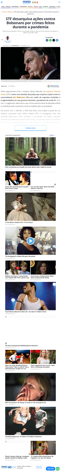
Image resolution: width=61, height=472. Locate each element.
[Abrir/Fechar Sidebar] (2, 2)
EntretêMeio (15, 6)
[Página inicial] (27, 2)
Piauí (40, 6)
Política (30, 6)
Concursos (52, 6)
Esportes (45, 6)
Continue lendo (30, 128)
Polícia (36, 6)
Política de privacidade (39, 467)
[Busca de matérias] (59, 2)
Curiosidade (23, 6)
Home (2, 6)
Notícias (8, 6)
